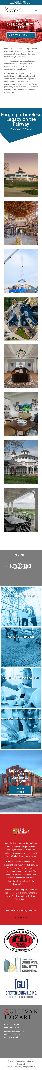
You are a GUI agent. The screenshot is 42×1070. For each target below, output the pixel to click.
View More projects (21, 35)
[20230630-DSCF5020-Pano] (21, 292)
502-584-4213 (21, 2)
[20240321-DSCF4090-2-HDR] (21, 197)
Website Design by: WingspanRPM (21, 1067)
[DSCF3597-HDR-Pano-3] (21, 435)
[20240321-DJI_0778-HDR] (21, 340)
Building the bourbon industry (21, 19)
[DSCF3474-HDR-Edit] (21, 388)
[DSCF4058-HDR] (21, 483)
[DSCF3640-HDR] (21, 531)
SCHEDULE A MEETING (20, 790)
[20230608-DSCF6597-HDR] (21, 244)
